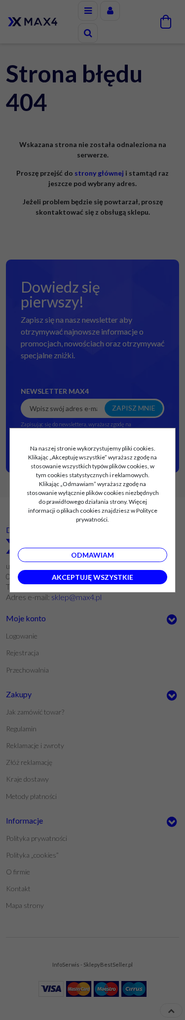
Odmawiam (92, 555)
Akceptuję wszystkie (92, 577)
